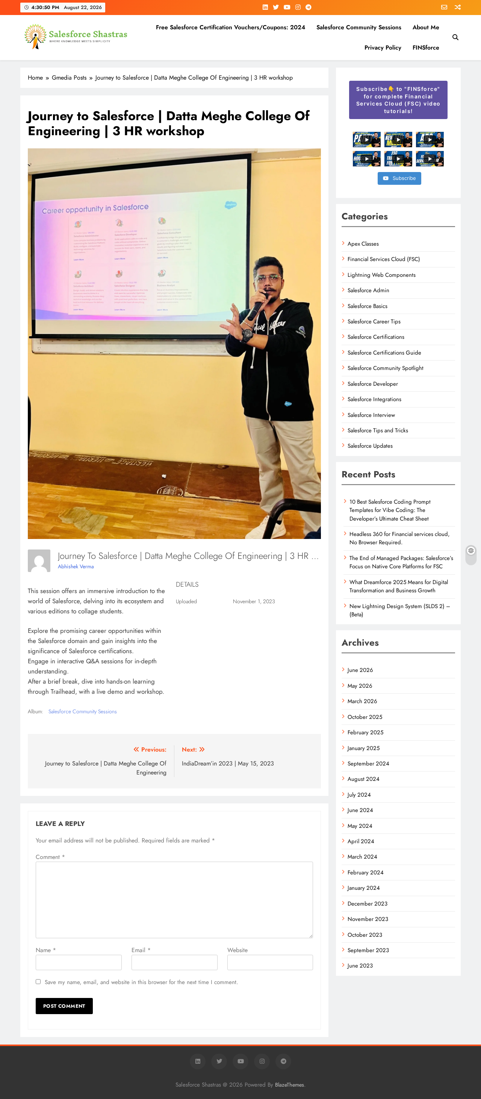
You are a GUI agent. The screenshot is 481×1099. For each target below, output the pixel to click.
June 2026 (360, 670)
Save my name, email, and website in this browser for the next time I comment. (141, 982)
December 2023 (367, 904)
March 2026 (362, 701)
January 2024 (364, 888)
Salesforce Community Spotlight (386, 368)
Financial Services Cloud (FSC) (384, 259)
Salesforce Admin (368, 290)
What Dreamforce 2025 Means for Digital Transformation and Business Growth (398, 586)
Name (46, 950)
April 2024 (361, 841)
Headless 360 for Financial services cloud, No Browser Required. (399, 538)
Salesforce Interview (371, 415)
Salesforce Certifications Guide (384, 353)
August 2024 (364, 779)
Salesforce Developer (373, 384)
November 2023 (368, 919)
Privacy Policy (383, 47)
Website (237, 950)
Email (141, 950)
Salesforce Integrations (374, 399)
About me (426, 27)
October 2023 (365, 935)
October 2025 (365, 717)
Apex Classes (363, 244)
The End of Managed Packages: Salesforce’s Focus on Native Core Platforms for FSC (401, 562)
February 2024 (366, 872)
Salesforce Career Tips (374, 321)
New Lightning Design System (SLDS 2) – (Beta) (399, 610)
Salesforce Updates (370, 446)
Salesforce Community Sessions (358, 27)
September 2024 (368, 763)
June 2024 (360, 810)
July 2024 (359, 795)
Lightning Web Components (382, 275)
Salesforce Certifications (376, 337)
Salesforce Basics (367, 306)
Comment (50, 857)
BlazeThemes (289, 1084)
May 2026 (360, 686)
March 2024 (362, 857)
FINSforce (426, 47)
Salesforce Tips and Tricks (378, 430)
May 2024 (360, 826)
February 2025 (365, 732)
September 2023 (368, 950)
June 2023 (360, 966)
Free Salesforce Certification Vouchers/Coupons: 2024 (230, 27)
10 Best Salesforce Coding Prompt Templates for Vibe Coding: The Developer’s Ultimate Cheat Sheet (390, 510)
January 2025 (364, 748)
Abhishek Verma (76, 566)
